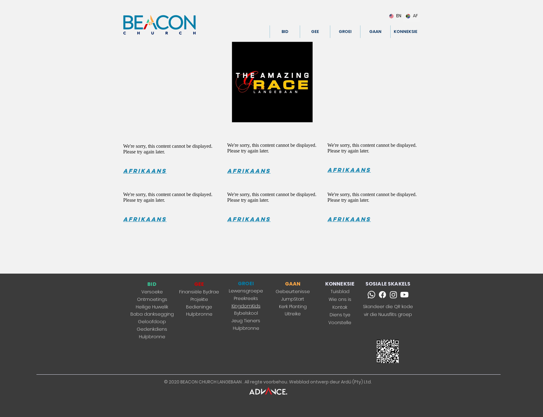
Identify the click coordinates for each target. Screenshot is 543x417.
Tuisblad (340, 291)
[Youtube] (404, 294)
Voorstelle (339, 322)
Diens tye (340, 315)
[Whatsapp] (371, 294)
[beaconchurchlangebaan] (393, 294)
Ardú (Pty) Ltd (356, 382)
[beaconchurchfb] (382, 294)
